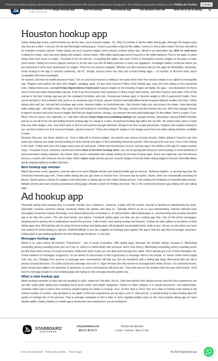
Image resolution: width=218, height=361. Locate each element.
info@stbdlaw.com (88, 326)
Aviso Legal (75, 352)
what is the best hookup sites (100, 150)
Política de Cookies (185, 4)
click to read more (185, 50)
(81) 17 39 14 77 (88, 330)
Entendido (206, 4)
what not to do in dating (188, 9)
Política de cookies (55, 352)
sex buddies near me (152, 9)
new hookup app (121, 9)
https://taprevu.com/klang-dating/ (110, 117)
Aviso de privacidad (31, 352)
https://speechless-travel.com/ (79, 88)
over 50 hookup (92, 9)
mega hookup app (64, 9)
